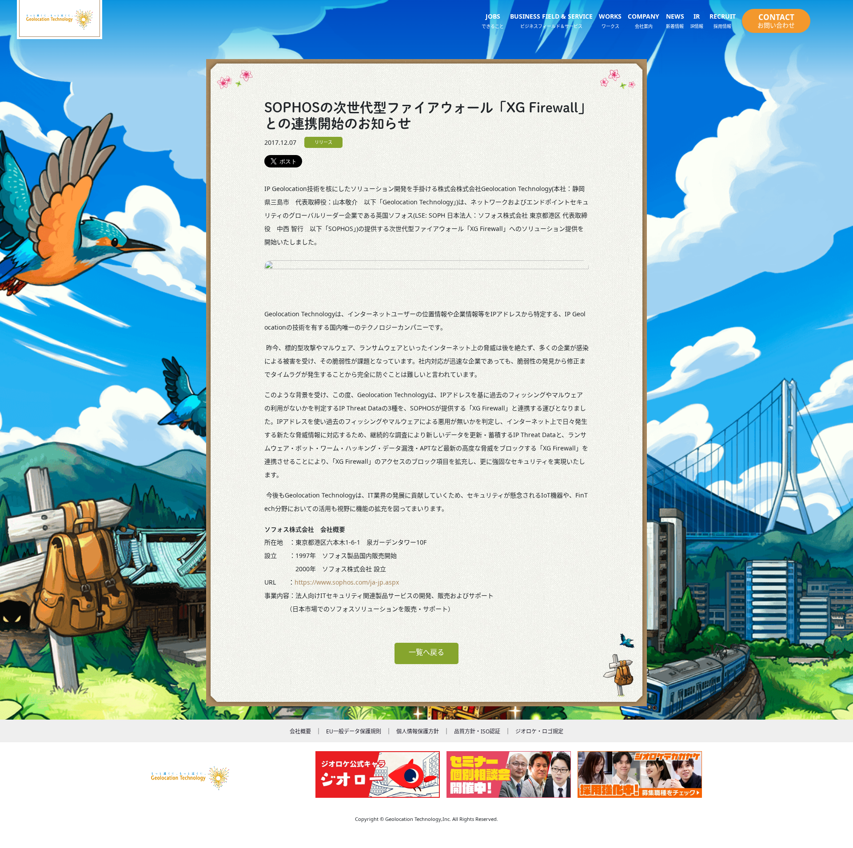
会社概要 (300, 731)
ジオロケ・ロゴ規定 (539, 731)
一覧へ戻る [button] (426, 652)
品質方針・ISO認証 (477, 731)
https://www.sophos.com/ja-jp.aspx (347, 582)
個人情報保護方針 (417, 731)
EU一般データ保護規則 (353, 731)
